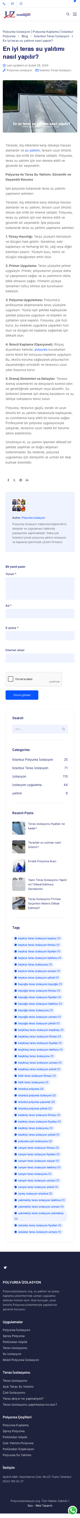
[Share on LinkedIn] (27, 480)
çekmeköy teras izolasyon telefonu (41, 1200)
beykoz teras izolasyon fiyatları (39, 951)
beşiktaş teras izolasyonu (36, 1056)
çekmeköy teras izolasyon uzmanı (41, 1206)
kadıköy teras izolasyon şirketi (38, 1134)
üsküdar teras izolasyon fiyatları (39, 1225)
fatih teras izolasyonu (33, 1082)
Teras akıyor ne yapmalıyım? (23, 1398)
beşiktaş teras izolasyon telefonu (40, 1049)
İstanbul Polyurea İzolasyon (32, 759)
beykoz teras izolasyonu (35, 964)
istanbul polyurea (31, 1088)
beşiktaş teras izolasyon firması (39, 1036)
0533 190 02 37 (13, 1481)
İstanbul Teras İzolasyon (55, 70)
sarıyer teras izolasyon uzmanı (38, 1180)
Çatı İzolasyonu (14, 1392)
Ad (9, 605)
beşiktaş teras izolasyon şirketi (39, 1069)
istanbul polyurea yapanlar (36, 1101)
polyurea (41, 349)
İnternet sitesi (15, 650)
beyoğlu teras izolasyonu (35, 1010)
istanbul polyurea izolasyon (37, 1095)
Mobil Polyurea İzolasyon (21, 1360)
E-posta (12, 627)
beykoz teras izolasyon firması (39, 944)
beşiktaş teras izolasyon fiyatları (40, 1043)
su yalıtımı (32, 150)
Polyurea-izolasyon (19, 70)
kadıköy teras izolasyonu (35, 1128)
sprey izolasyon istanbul (35, 1193)
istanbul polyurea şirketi (35, 1108)
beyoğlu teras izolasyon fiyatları (39, 997)
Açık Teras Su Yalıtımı (18, 1386)
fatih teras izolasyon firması (37, 1075)
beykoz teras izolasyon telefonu (39, 957)
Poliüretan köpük (15, 1342)
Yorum (11, 574)
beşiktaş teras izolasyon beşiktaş (40, 1029)
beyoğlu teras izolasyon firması (39, 990)
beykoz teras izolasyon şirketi (38, 977)
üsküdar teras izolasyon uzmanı (39, 1231)
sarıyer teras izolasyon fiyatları (39, 1154)
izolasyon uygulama (27, 785)
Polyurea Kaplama (16, 1425)
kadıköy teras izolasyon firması (39, 1115)
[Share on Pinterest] (20, 480)
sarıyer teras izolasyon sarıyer (38, 1160)
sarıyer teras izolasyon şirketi (38, 1187)
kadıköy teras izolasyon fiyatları (39, 1121)
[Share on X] (14, 480)
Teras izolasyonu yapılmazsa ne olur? (30, 1404)
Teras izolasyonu (15, 1348)
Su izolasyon (12, 1354)
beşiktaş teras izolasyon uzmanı (40, 1062)
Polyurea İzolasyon (16, 1330)
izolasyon (19, 776)
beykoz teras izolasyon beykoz (39, 938)
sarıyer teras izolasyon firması (38, 1147)
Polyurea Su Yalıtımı (17, 1455)
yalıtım (17, 793)
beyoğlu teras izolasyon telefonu (40, 1003)
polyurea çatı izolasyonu (35, 1141)
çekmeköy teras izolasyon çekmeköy (39, 1216)
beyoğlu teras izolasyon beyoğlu (40, 984)
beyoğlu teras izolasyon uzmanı (39, 1016)
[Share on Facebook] (8, 480)
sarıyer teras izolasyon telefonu (39, 1167)
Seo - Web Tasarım (40, 1505)
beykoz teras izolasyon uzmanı (39, 971)
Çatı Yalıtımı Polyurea (18, 1443)
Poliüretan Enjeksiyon (18, 1449)
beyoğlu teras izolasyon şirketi (39, 1023)
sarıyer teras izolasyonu (34, 1173)
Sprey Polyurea (14, 1336)
